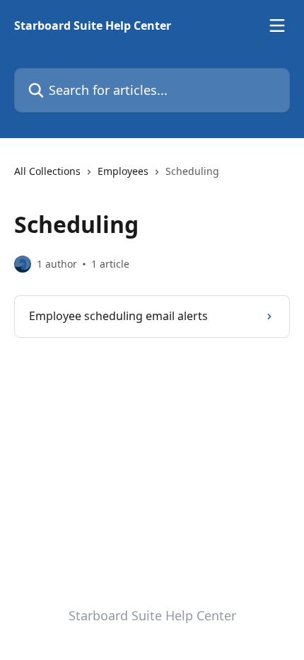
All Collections (47, 171)
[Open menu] (277, 25)
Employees (123, 171)
